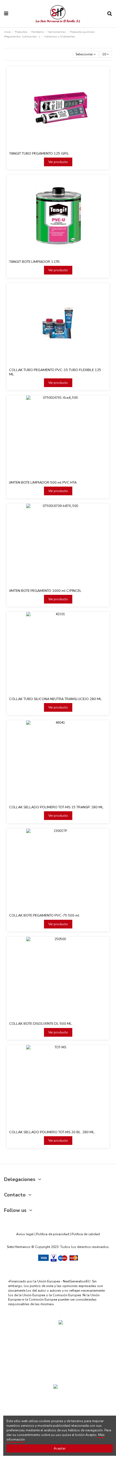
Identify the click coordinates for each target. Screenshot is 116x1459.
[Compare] (55, 147)
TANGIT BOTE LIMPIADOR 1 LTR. (34, 261)
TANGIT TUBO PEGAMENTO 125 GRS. (39, 153)
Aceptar (60, 1448)
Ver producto (58, 162)
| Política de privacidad (52, 1234)
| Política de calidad (84, 1234)
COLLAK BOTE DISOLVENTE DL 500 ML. (41, 1023)
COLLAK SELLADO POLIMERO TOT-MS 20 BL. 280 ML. (52, 1132)
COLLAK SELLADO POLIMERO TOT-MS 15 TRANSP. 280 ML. (56, 807)
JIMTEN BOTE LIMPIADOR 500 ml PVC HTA (43, 482)
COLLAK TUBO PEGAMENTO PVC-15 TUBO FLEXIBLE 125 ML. (55, 372)
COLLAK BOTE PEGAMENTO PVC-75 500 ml (44, 915)
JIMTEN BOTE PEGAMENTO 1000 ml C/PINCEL (45, 590)
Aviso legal (25, 1234)
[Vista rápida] (61, 147)
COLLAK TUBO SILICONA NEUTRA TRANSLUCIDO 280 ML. (56, 699)
